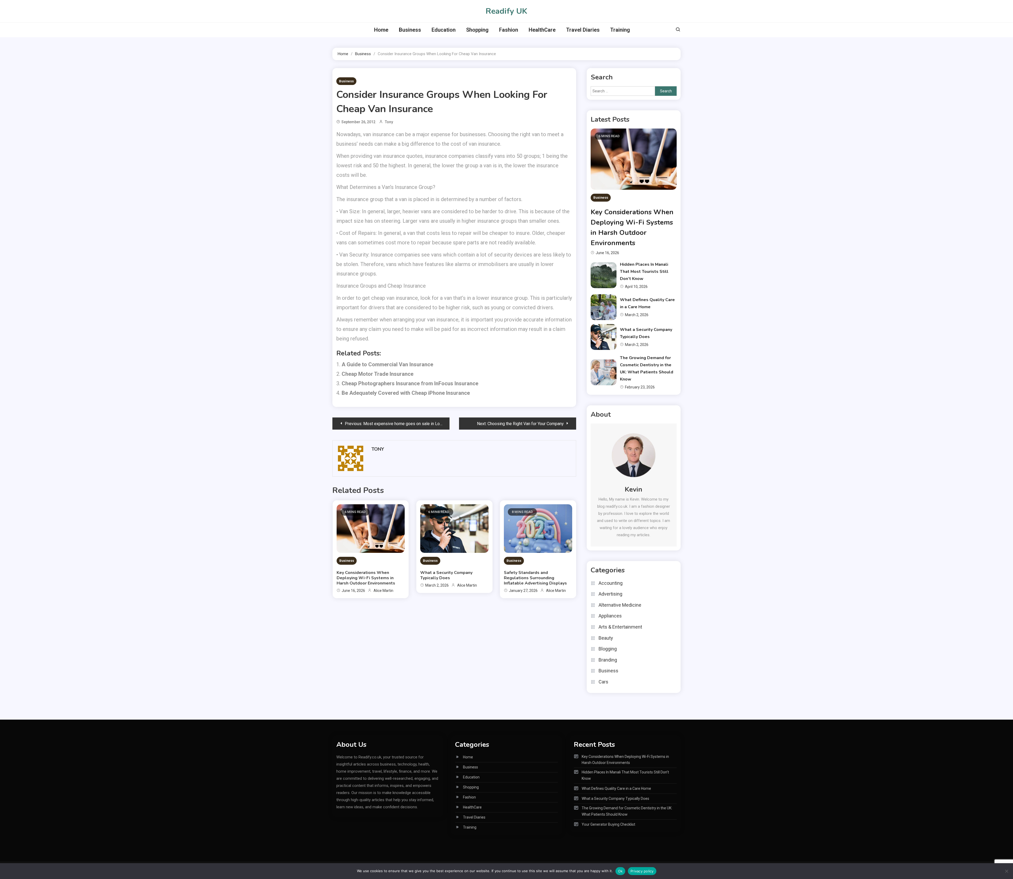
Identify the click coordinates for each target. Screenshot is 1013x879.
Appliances (610, 616)
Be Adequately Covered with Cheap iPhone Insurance (406, 393)
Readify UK (506, 11)
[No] (1006, 871)
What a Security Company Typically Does (446, 575)
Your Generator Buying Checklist (608, 824)
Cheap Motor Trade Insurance (377, 374)
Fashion (508, 30)
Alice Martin (383, 590)
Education (444, 30)
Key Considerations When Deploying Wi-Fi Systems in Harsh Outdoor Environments (366, 578)
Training (620, 30)
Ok (620, 871)
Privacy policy (642, 871)
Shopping (477, 30)
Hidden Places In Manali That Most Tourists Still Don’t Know (644, 272)
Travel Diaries (583, 30)
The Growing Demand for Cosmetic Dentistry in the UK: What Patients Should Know (627, 811)
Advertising (610, 594)
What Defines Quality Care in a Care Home (616, 788)
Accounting (611, 583)
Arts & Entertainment (620, 627)
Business (410, 30)
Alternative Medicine (620, 605)
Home (381, 30)
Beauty (606, 638)
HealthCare (542, 30)
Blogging (608, 649)
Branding (608, 660)
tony (389, 122)
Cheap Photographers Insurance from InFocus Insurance (410, 383)
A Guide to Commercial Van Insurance (387, 364)
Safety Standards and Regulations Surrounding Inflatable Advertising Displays (535, 578)
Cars (603, 682)
